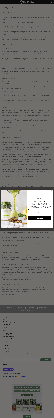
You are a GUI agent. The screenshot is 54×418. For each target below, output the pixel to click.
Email (29, 209)
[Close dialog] (50, 192)
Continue (40, 218)
